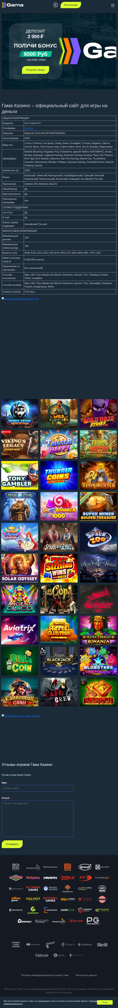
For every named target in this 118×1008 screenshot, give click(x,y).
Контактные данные (86, 975)
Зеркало (29, 128)
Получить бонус (35, 69)
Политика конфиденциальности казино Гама (45, 975)
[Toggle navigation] (112, 5)
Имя (4, 783)
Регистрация (71, 5)
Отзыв (5, 798)
